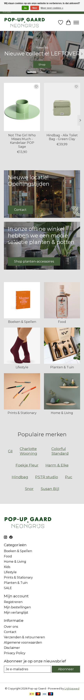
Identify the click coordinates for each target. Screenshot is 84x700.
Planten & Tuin (62, 367)
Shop (42, 64)
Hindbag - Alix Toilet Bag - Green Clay (62, 137)
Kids (7, 567)
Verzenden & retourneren (24, 637)
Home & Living (62, 413)
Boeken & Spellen (22, 322)
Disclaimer (12, 648)
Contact (10, 632)
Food (62, 322)
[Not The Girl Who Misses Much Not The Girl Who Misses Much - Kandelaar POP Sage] (22, 107)
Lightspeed (71, 688)
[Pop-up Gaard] (24, 22)
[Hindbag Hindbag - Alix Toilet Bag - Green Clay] (62, 107)
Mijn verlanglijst (16, 612)
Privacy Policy (14, 653)
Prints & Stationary (22, 413)
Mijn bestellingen (17, 607)
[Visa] (44, 694)
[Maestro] (50, 694)
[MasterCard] (38, 694)
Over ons (11, 626)
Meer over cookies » (52, 8)
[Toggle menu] (76, 22)
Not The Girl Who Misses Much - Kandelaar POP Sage (22, 141)
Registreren (13, 602)
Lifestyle (22, 367)
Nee (34, 8)
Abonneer (66, 669)
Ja (25, 8)
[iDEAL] (31, 694)
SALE (8, 588)
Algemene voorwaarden (23, 642)
